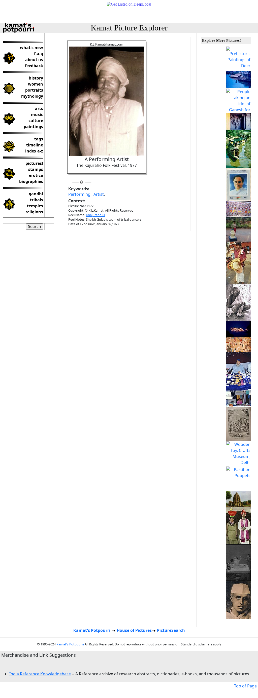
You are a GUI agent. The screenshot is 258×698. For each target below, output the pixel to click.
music (37, 114)
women (35, 84)
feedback (34, 65)
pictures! (34, 163)
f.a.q (38, 53)
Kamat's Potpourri (91, 630)
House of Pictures (134, 630)
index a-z (34, 151)
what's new (31, 47)
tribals (36, 200)
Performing (79, 194)
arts (39, 108)
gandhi (36, 194)
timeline (34, 145)
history (36, 78)
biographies (31, 181)
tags (38, 139)
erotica (36, 175)
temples (35, 206)
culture (35, 120)
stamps (35, 169)
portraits (34, 90)
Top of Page (245, 686)
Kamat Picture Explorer (129, 27)
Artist (98, 194)
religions (34, 212)
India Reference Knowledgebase (40, 674)
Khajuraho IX (95, 215)
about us (34, 59)
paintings (33, 126)
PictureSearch (171, 630)
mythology (32, 96)
